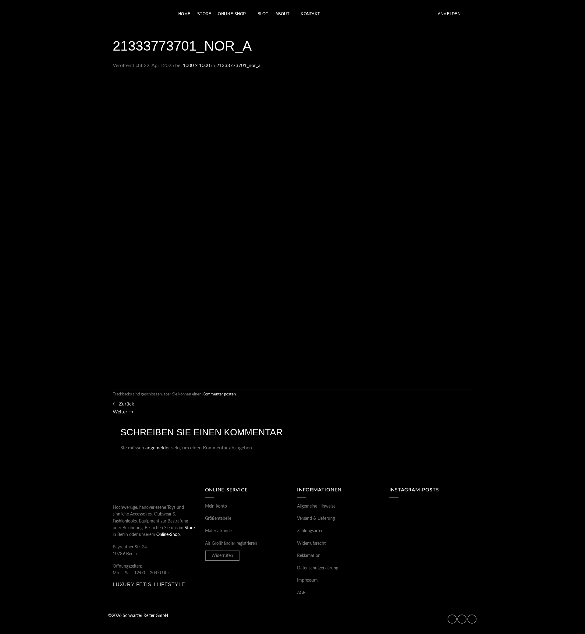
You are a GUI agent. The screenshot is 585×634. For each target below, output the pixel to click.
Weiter (123, 411)
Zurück (123, 404)
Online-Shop (232, 14)
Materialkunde (218, 531)
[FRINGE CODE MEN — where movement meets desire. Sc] (452, 543)
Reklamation (309, 556)
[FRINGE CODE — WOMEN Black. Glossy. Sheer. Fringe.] (409, 569)
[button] (449, 14)
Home (184, 14)
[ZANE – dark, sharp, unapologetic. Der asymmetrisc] (409, 518)
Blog (263, 14)
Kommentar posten (219, 394)
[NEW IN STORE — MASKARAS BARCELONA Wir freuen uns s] (452, 569)
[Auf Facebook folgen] (452, 619)
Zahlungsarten (310, 531)
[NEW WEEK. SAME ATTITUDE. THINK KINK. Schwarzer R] (452, 518)
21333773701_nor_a (238, 65)
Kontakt (310, 14)
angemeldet (157, 447)
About (282, 14)
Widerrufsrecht (311, 543)
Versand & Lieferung (316, 518)
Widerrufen (222, 556)
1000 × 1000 (196, 65)
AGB (301, 593)
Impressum (307, 580)
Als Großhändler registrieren (231, 543)
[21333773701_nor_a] (265, 229)
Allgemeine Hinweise (316, 506)
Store (204, 14)
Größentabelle (218, 518)
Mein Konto (216, 506)
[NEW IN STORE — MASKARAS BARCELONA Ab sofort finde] (409, 543)
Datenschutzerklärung (317, 568)
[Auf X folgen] (472, 619)
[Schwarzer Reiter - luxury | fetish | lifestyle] (138, 14)
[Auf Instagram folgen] (461, 619)
